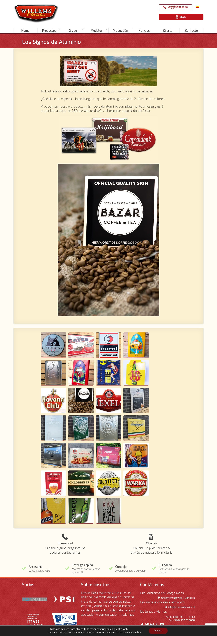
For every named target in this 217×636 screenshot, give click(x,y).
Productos (49, 31)
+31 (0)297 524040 (184, 620)
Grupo (73, 31)
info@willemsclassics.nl (181, 607)
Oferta (183, 17)
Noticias (144, 31)
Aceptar (158, 630)
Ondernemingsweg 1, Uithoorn (178, 598)
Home (25, 31)
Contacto (191, 31)
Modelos (97, 31)
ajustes (137, 632)
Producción (120, 31)
